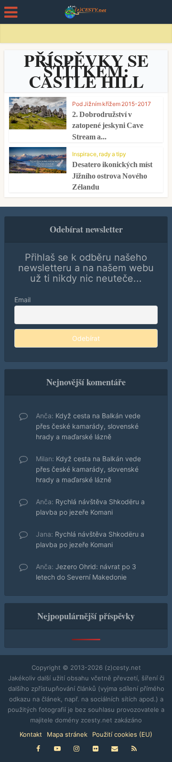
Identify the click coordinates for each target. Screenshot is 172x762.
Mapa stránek (67, 734)
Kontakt (31, 734)
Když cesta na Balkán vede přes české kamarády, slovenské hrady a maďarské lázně (88, 426)
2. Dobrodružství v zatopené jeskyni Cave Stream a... (107, 125)
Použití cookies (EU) (122, 734)
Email (22, 300)
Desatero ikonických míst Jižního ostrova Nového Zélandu (112, 175)
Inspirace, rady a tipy (99, 154)
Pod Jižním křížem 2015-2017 (111, 103)
